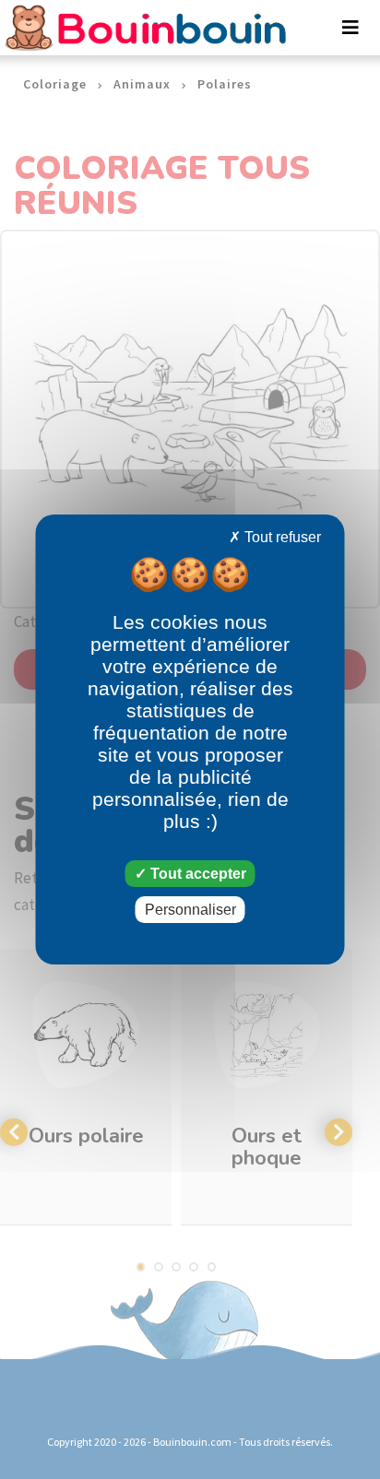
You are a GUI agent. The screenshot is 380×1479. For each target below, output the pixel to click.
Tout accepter (196, 873)
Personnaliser (190, 909)
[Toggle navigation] (350, 27)
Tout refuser (281, 537)
